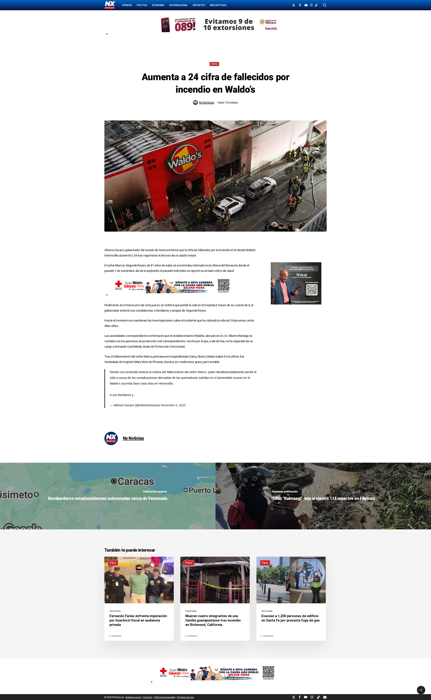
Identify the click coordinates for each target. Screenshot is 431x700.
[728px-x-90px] (170, 294)
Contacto (148, 697)
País (214, 64)
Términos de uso (185, 697)
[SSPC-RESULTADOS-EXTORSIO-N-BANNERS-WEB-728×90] (218, 33)
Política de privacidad (164, 697)
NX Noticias (116, 636)
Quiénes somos (133, 697)
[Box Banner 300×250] (296, 306)
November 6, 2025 (173, 405)
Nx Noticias (206, 102)
